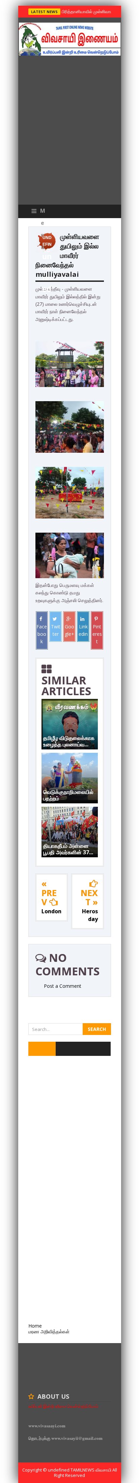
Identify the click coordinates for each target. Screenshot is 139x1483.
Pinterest (97, 634)
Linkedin (83, 630)
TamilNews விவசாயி (91, 1470)
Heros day (90, 915)
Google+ (69, 630)
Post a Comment (62, 986)
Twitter (55, 630)
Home (35, 1326)
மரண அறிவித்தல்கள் (49, 1331)
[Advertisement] (69, 131)
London (51, 911)
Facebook (41, 634)
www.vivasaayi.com (46, 1425)
